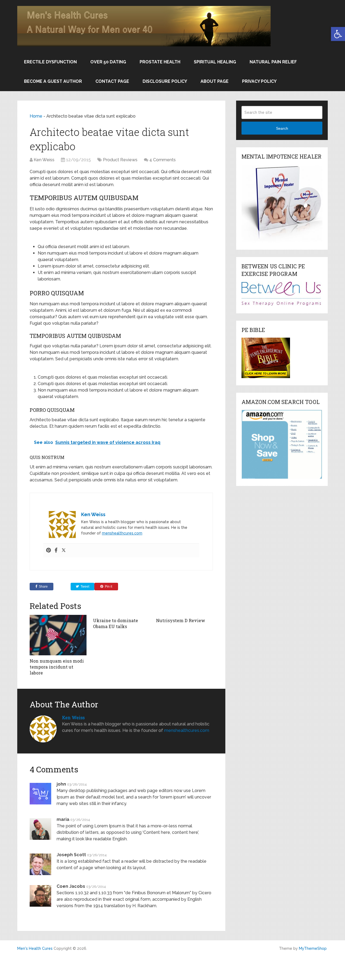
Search (282, 128)
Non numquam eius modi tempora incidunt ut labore (57, 667)
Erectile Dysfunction (50, 61)
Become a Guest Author (53, 81)
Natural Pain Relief (273, 61)
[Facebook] (56, 550)
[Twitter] (63, 550)
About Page (215, 81)
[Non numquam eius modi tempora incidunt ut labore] (58, 635)
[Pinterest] (48, 550)
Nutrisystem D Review (180, 620)
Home (36, 116)
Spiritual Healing (215, 61)
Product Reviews (120, 159)
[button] (338, 34)
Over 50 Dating (108, 61)
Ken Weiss (44, 159)
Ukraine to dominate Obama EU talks (115, 623)
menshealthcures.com (122, 533)
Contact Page (112, 81)
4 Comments (162, 159)
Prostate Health (160, 61)
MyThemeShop (313, 948)
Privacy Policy (259, 81)
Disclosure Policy (165, 81)
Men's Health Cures (35, 948)
